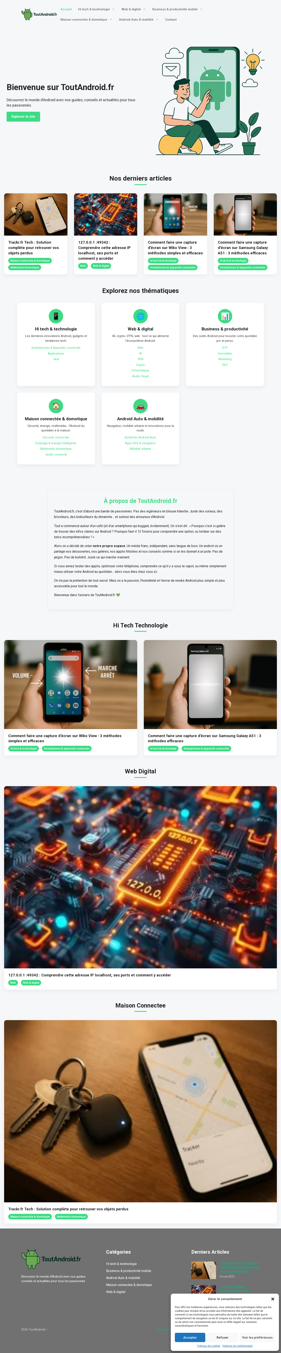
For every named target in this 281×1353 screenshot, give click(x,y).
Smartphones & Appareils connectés (172, 267)
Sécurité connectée (56, 437)
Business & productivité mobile (175, 9)
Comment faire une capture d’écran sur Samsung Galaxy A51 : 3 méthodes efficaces (243, 247)
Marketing (225, 359)
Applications (56, 353)
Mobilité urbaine (140, 449)
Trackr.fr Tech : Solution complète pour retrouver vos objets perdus (33, 247)
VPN (140, 359)
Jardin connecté (56, 454)
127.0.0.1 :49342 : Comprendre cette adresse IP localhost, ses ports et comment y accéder (89, 975)
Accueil (66, 9)
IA (140, 353)
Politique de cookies (208, 1346)
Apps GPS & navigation (140, 443)
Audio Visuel (140, 376)
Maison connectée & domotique (83, 19)
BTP (225, 348)
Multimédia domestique (24, 267)
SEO (225, 365)
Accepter (190, 1337)
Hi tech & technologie (94, 9)
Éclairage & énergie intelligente (56, 443)
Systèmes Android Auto (140, 437)
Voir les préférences (257, 1337)
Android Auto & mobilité (136, 19)
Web (83, 265)
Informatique (140, 370)
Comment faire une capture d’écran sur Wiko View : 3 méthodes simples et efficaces (175, 247)
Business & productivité (225, 329)
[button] (273, 1299)
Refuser (223, 1337)
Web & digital (131, 9)
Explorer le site (23, 117)
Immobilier (225, 353)
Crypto (140, 365)
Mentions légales (169, 1329)
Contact (171, 19)
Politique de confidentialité (237, 1346)
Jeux (56, 359)
